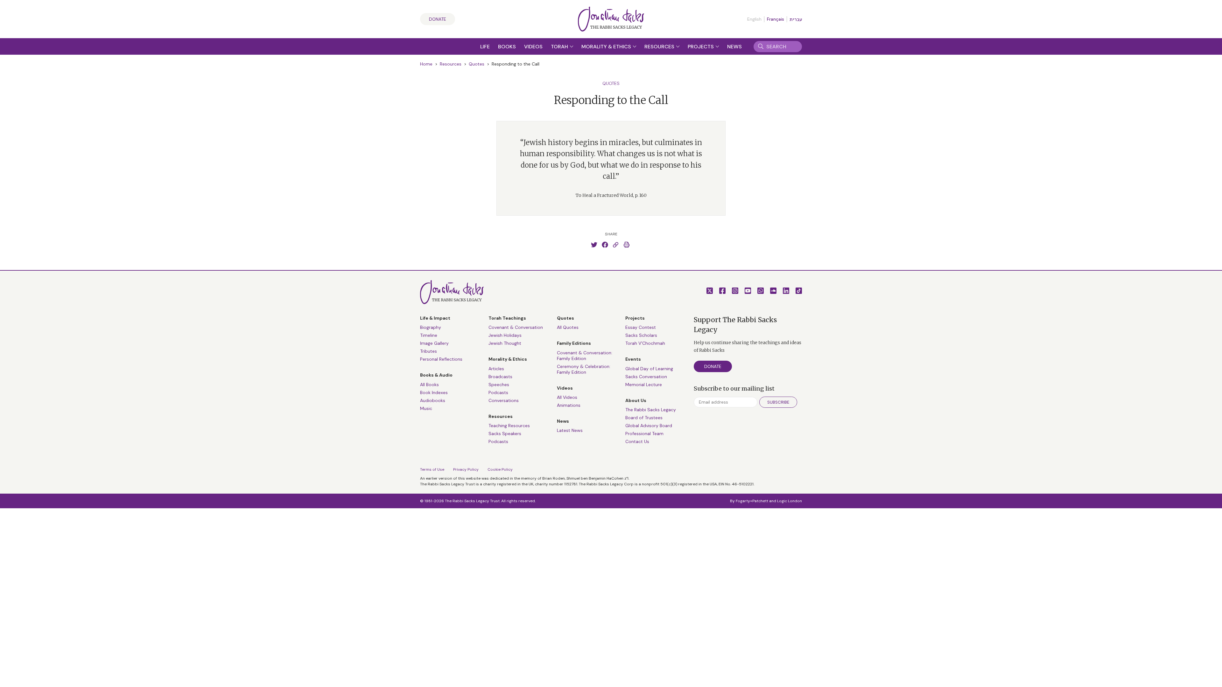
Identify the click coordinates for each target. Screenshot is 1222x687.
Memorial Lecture (643, 384)
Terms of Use (432, 469)
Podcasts (498, 392)
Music (426, 408)
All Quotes (568, 327)
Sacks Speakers (504, 433)
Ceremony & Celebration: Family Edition (583, 369)
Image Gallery (434, 343)
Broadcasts (500, 376)
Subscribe (778, 402)
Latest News (570, 430)
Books (507, 46)
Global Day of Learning (649, 368)
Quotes (476, 64)
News (734, 46)
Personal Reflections (441, 359)
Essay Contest (640, 327)
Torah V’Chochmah (645, 343)
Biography (430, 327)
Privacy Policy (466, 469)
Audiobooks (432, 400)
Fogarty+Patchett (752, 500)
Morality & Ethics (606, 46)
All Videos (567, 397)
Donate (437, 19)
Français (775, 19)
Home (426, 64)
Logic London (789, 500)
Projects (701, 46)
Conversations (503, 400)
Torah (560, 46)
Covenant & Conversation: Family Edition (584, 355)
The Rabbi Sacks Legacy (650, 410)
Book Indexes (434, 392)
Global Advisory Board (648, 425)
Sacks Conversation (646, 376)
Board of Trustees (644, 417)
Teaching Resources (509, 425)
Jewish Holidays (505, 335)
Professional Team (644, 433)
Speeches (498, 384)
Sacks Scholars (641, 335)
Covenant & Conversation (515, 327)
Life (485, 46)
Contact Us (637, 441)
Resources (660, 46)
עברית (796, 19)
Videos (533, 46)
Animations (568, 405)
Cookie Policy (500, 469)
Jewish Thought (504, 343)
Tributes (428, 351)
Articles (496, 368)
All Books (429, 384)
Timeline (428, 335)
